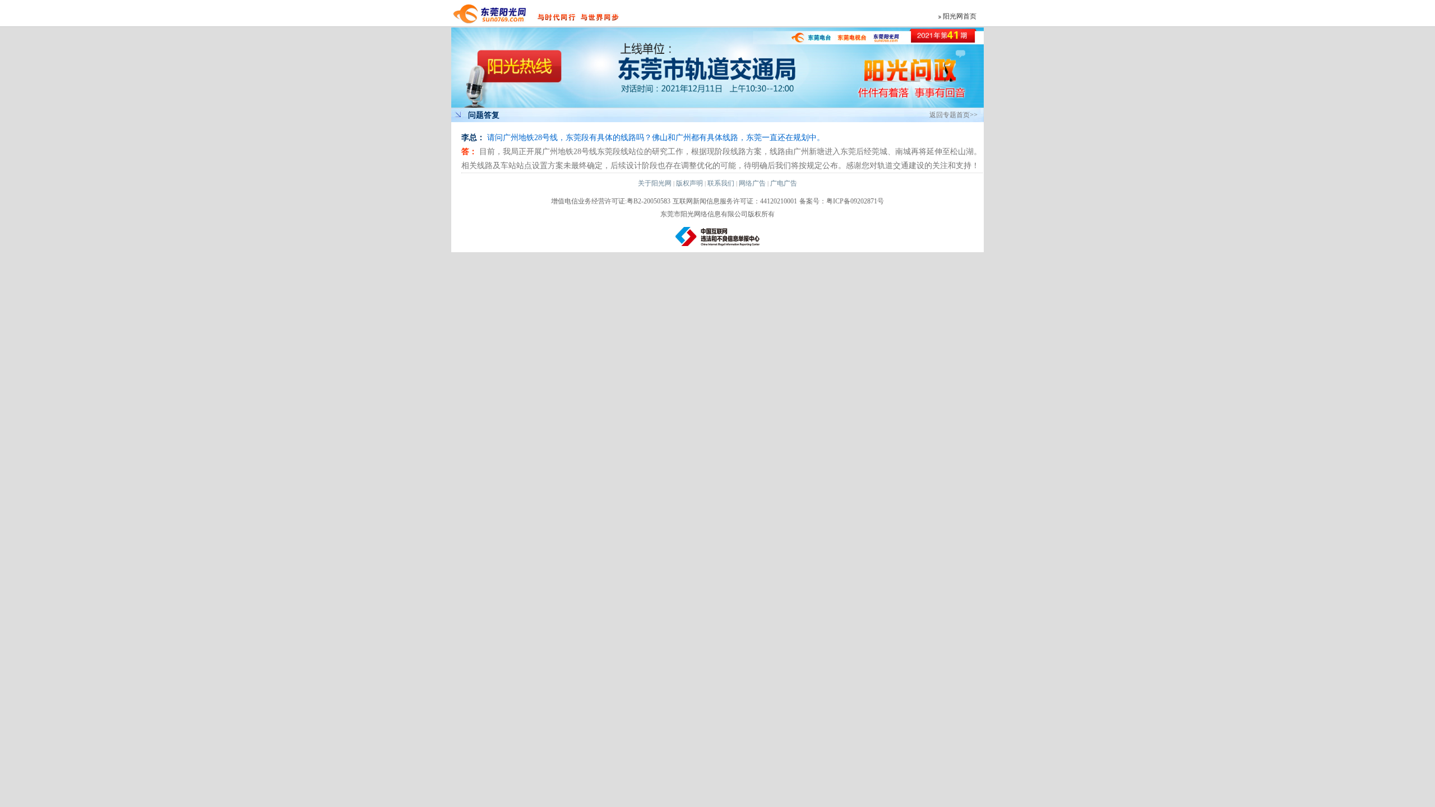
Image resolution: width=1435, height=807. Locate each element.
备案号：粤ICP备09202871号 (841, 201)
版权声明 (689, 183)
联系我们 (720, 183)
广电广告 (783, 183)
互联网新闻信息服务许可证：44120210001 (735, 201)
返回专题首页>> (953, 115)
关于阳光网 (655, 183)
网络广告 (752, 183)
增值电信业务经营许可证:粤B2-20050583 (610, 201)
